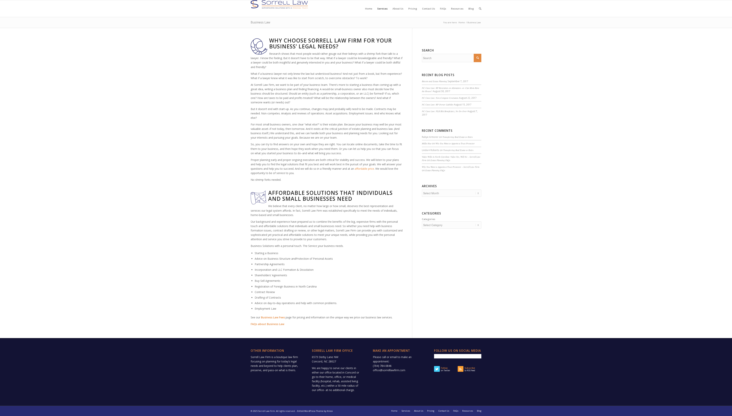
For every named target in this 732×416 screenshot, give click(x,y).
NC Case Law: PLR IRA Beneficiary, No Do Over (444, 111)
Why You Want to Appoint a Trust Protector (455, 143)
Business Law (260, 22)
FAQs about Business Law (267, 324)
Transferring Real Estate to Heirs (457, 136)
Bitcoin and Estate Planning (434, 81)
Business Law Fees (273, 317)
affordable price (364, 168)
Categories (428, 219)
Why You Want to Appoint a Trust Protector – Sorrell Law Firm (450, 166)
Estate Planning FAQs (440, 160)
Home (461, 22)
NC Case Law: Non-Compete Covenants (440, 97)
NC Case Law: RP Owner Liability (437, 104)
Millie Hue (426, 143)
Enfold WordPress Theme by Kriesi (315, 411)
